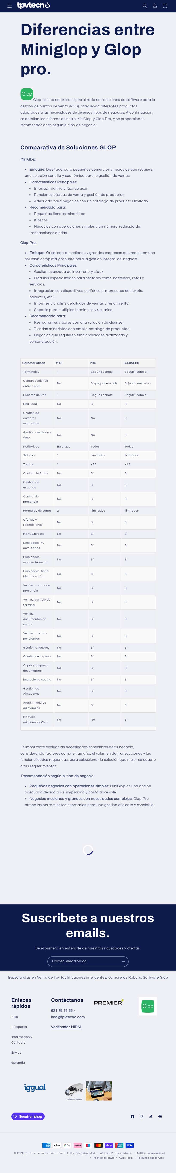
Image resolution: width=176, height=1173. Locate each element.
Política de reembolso (151, 1153)
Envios (16, 1052)
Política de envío (104, 1158)
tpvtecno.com (54, 1153)
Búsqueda (19, 1027)
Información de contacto (116, 1153)
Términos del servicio (151, 1158)
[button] (9, 6)
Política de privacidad (81, 1153)
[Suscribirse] (123, 961)
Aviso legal (126, 1158)
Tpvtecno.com (34, 1153)
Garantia (18, 1062)
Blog (14, 1016)
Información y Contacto (21, 1039)
